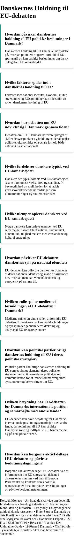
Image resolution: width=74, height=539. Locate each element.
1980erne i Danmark (38, 526)
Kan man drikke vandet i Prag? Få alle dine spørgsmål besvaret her (35, 517)
